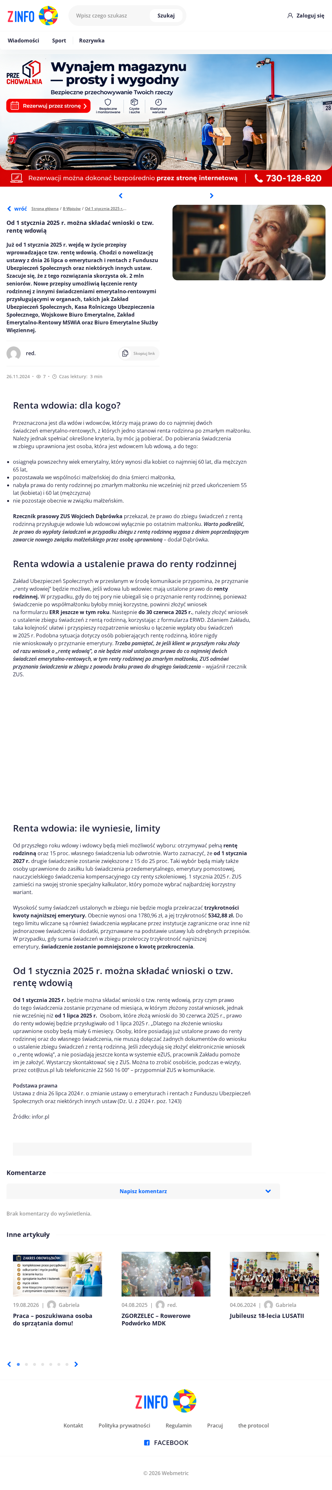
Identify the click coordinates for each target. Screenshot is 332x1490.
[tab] (18, 1364)
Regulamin (179, 1425)
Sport (59, 40)
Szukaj (166, 15)
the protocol (253, 1425)
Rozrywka (92, 40)
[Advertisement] (132, 747)
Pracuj (215, 1425)
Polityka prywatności (124, 1425)
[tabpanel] (166, 120)
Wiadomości (23, 40)
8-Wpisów (72, 208)
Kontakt (73, 1425)
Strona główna (45, 208)
